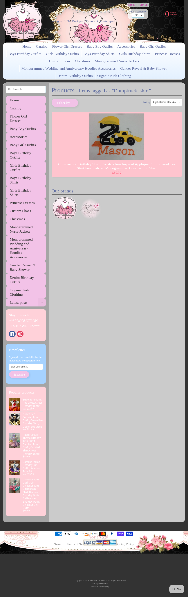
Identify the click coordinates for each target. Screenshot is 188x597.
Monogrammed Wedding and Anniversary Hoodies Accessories (68, 68)
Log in (131, 5)
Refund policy (101, 544)
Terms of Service (77, 544)
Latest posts (28, 303)
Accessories (126, 46)
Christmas (82, 61)
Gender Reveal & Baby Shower (143, 68)
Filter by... (65, 103)
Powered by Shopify (100, 586)
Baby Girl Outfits (153, 46)
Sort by (146, 102)
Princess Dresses (167, 54)
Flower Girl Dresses (67, 46)
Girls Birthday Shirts (134, 54)
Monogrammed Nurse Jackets (117, 61)
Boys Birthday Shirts (99, 54)
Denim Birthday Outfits (75, 76)
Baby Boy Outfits (100, 46)
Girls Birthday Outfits (62, 54)
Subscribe (19, 374)
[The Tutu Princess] (22, 21)
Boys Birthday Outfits (24, 54)
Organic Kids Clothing (114, 76)
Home (26, 46)
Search (58, 544)
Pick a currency (138, 11)
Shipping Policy (124, 544)
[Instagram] (20, 334)
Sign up (143, 5)
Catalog (42, 46)
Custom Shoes (59, 61)
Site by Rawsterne (100, 584)
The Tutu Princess (98, 580)
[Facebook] (12, 334)
